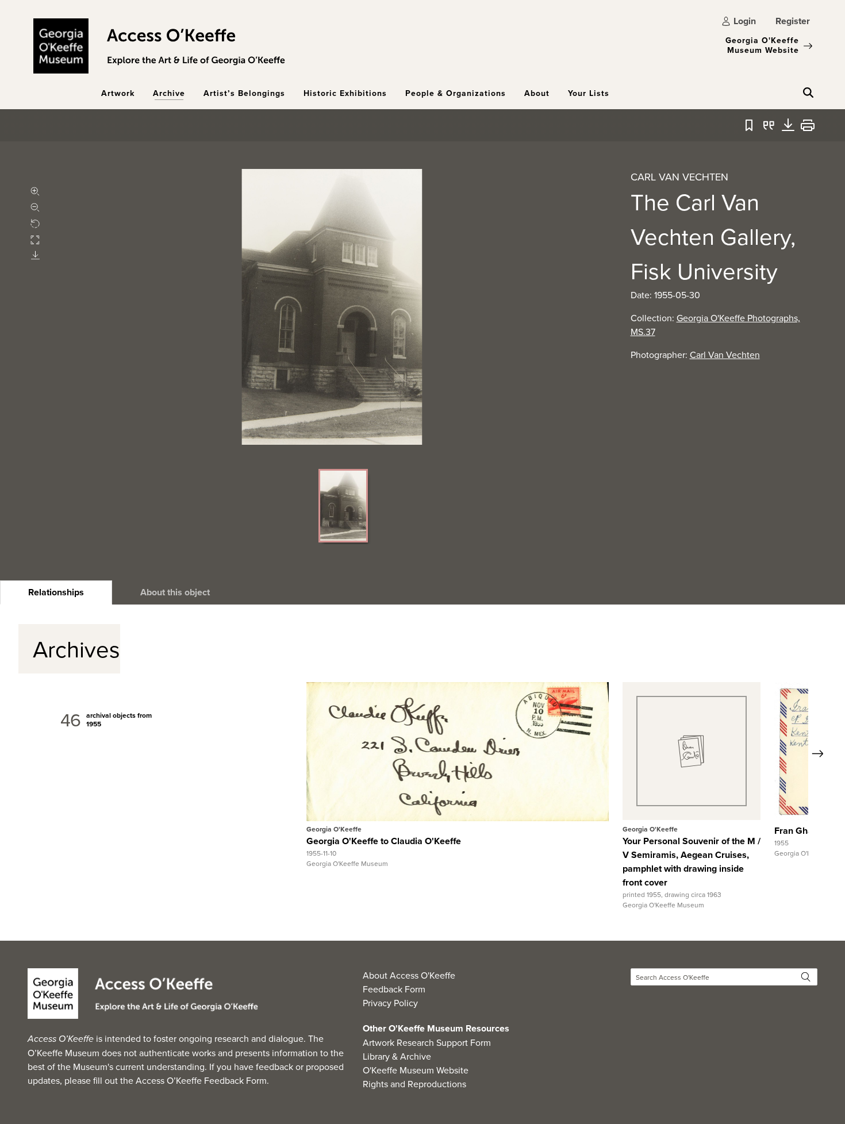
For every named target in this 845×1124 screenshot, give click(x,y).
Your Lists (588, 93)
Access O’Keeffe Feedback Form (201, 1080)
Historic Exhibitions (345, 93)
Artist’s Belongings (244, 93)
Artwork (118, 93)
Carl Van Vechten (725, 354)
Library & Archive (397, 1056)
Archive (169, 93)
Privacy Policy (390, 1002)
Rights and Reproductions (414, 1083)
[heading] (56, 592)
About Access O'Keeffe (409, 975)
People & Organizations (455, 93)
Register (792, 21)
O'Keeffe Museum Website (415, 1070)
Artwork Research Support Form (427, 1042)
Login (744, 21)
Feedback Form (394, 989)
